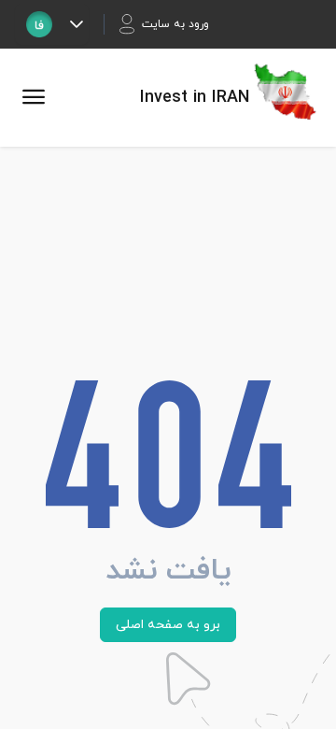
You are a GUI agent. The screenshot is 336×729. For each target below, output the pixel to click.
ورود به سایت (175, 24)
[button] (76, 24)
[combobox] (39, 24)
